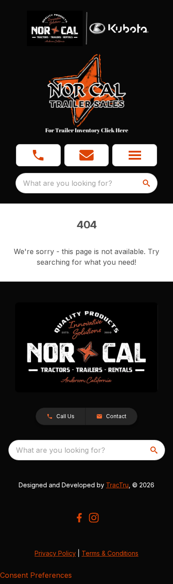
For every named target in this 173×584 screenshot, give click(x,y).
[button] (38, 155)
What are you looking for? (67, 183)
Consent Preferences (36, 575)
